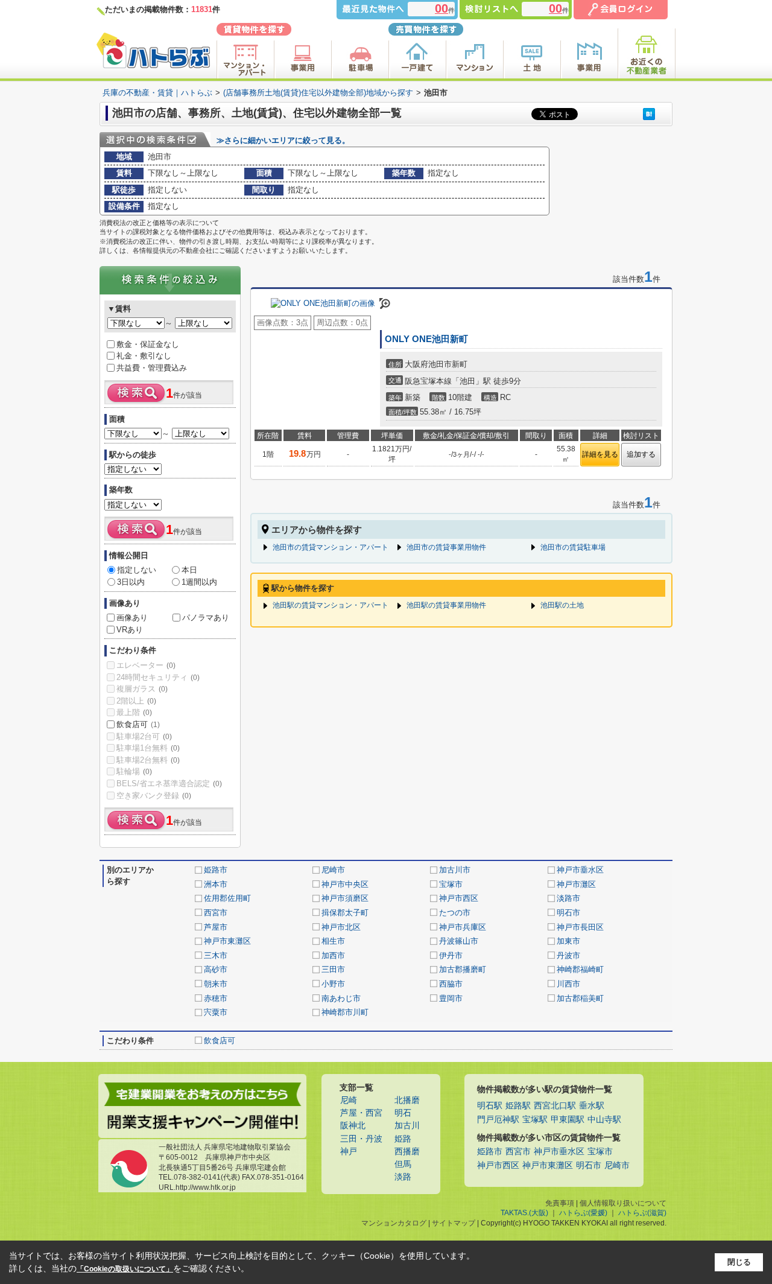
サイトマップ (453, 1223)
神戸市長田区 (580, 927)
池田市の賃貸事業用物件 (446, 547)
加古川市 (454, 869)
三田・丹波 (361, 1138)
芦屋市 (215, 927)
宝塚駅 (535, 1119)
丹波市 (568, 955)
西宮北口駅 (555, 1105)
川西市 (568, 983)
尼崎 (348, 1100)
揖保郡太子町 (345, 912)
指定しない (136, 569)
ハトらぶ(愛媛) (583, 1213)
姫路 (402, 1138)
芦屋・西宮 (361, 1112)
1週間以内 (199, 581)
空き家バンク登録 (153, 795)
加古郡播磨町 (462, 969)
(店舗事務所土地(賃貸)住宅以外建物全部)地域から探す (318, 92)
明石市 (568, 912)
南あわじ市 (341, 998)
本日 (189, 569)
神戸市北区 (341, 927)
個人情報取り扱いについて (623, 1203)
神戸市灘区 (576, 884)
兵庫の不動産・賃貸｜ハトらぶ (157, 92)
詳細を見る (600, 454)
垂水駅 (591, 1105)
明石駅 (489, 1105)
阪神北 (352, 1125)
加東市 (568, 941)
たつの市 (454, 912)
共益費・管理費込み (151, 367)
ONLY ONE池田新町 (426, 339)
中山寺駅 (604, 1119)
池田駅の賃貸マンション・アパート (330, 605)
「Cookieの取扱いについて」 (125, 1269)
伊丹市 (451, 955)
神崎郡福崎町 (580, 969)
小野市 (333, 983)
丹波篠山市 (458, 941)
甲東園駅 (567, 1119)
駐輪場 (134, 771)
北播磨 (407, 1100)
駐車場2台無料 (148, 759)
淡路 (402, 1176)
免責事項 (559, 1203)
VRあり (129, 629)
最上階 (134, 712)
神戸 (348, 1151)
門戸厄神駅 (498, 1119)
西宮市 (215, 912)
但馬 (402, 1164)
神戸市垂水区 (580, 869)
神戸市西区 (458, 898)
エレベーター (146, 665)
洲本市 (215, 884)
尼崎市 (333, 869)
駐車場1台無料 (148, 747)
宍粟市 (215, 1012)
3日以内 (131, 581)
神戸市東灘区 (227, 941)
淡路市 (568, 898)
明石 (402, 1112)
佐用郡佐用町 (227, 898)
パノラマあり (205, 617)
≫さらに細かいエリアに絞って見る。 (283, 140)
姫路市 (215, 869)
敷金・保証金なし (147, 344)
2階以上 (136, 700)
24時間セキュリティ (158, 677)
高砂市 (215, 969)
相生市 (333, 941)
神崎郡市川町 (345, 1012)
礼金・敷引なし (143, 355)
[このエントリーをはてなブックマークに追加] (649, 113)
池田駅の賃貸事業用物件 (446, 605)
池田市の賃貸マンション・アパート (330, 547)
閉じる (739, 1262)
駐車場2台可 (144, 736)
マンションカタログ (393, 1223)
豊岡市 (451, 998)
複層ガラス (142, 688)
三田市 (333, 969)
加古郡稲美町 (580, 998)
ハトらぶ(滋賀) (642, 1213)
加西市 (333, 955)
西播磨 (407, 1151)
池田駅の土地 (562, 605)
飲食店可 (138, 724)
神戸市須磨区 (345, 898)
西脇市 (451, 983)
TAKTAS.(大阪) (524, 1213)
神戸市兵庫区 (462, 927)
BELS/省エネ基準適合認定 (169, 783)
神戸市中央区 (345, 884)
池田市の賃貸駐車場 (573, 547)
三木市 (215, 955)
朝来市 (215, 983)
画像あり (132, 617)
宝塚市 (451, 884)
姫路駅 (518, 1105)
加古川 (407, 1125)
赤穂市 (215, 998)
